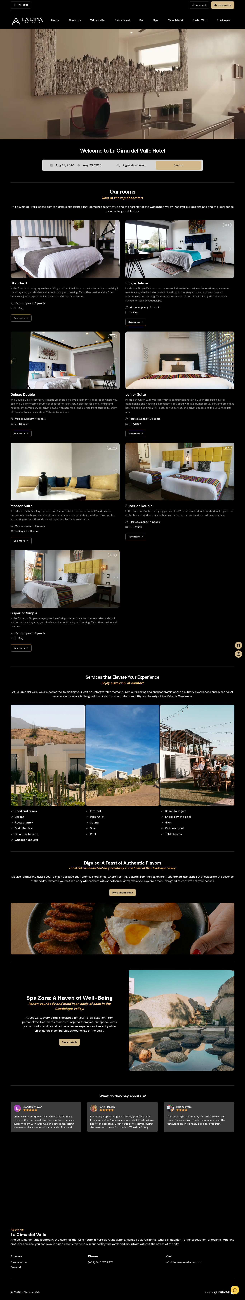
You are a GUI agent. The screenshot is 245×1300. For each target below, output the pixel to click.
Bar (141, 20)
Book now (223, 20)
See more (23, 318)
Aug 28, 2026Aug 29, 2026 (79, 165)
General (16, 1267)
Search (178, 165)
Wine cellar (97, 20)
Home (55, 20)
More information (122, 892)
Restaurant (122, 20)
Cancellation (19, 1262)
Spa (155, 20)
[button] (122, 165)
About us (74, 20)
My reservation (223, 5)
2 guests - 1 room (134, 165)
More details (69, 1042)
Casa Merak (175, 20)
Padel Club (200, 20)
